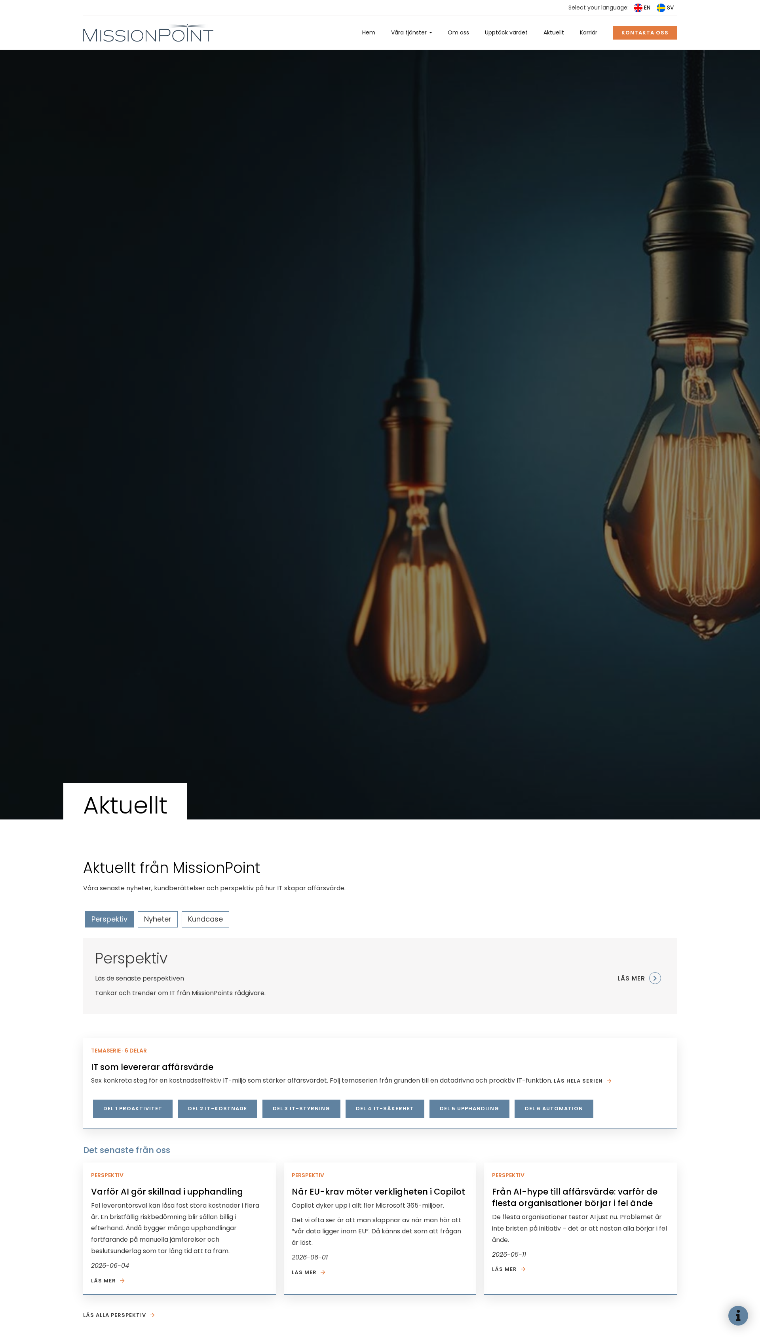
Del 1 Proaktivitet (132, 1108)
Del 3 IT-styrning (301, 1108)
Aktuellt (553, 32)
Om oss (458, 32)
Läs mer (103, 1280)
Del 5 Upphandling (469, 1108)
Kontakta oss (645, 32)
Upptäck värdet (506, 32)
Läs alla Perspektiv (114, 1315)
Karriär (588, 32)
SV (670, 7)
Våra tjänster (409, 32)
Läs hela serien (578, 1081)
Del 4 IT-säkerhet (385, 1108)
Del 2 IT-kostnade (217, 1108)
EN (647, 7)
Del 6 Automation (554, 1108)
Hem (368, 32)
